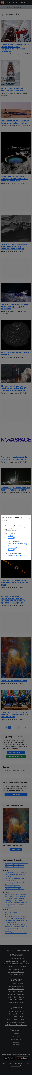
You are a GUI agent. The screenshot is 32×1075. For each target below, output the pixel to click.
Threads (10, 550)
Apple (10, 536)
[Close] (29, 519)
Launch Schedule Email (16, 556)
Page (16, 544)
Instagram (11, 548)
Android (10, 538)
